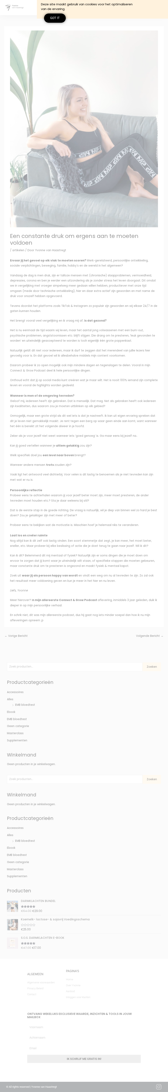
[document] (84, 546)
